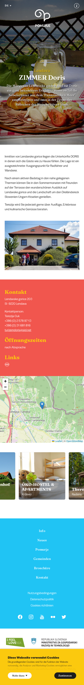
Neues (42, 540)
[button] (81, 245)
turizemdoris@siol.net (18, 330)
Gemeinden (42, 559)
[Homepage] (42, 18)
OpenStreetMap (74, 441)
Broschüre (42, 568)
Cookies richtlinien (42, 605)
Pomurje (42, 549)
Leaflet (58, 441)
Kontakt (42, 577)
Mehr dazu (18, 675)
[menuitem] (42, 531)
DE (7, 5)
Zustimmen (65, 675)
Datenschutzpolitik (42, 599)
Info (42, 531)
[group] (42, 476)
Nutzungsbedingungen (42, 593)
